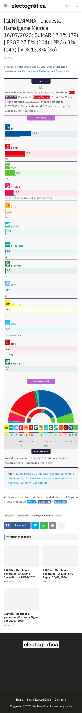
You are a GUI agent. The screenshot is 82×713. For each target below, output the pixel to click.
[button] (5, 5)
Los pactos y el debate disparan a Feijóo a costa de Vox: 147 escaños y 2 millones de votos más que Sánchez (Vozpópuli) (41, 478)
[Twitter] (35, 525)
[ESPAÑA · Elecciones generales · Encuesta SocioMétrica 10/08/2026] (21, 556)
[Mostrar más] (61, 525)
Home (19, 699)
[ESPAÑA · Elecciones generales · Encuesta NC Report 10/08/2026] (60, 556)
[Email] (52, 525)
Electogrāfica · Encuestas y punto (52, 706)
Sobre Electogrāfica (39, 699)
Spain (59, 515)
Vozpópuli (62, 71)
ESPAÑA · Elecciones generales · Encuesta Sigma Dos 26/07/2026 (21, 617)
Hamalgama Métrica (35, 71)
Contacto (60, 699)
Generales (23, 515)
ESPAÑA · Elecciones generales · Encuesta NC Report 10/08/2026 (58, 574)
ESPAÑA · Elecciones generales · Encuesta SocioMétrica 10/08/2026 (19, 574)
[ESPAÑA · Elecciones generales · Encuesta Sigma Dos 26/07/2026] (21, 599)
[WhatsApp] (44, 525)
